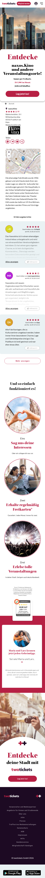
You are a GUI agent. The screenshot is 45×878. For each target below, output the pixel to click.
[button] (36, 3)
